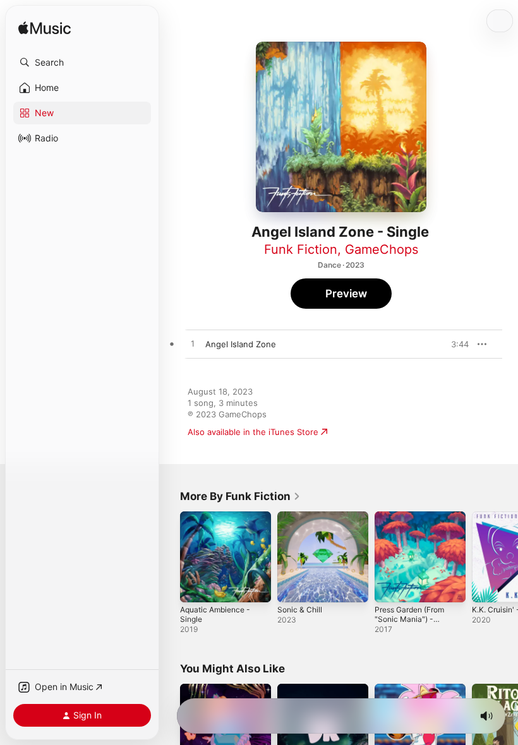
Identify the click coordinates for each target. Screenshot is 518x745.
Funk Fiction (300, 249)
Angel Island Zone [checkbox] (240, 344)
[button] (82, 62)
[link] (240, 496)
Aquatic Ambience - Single (215, 614)
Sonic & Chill (299, 609)
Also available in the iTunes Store (253, 432)
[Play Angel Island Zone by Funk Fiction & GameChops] (192, 344)
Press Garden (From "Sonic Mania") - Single (409, 619)
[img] (44, 28)
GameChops (381, 249)
